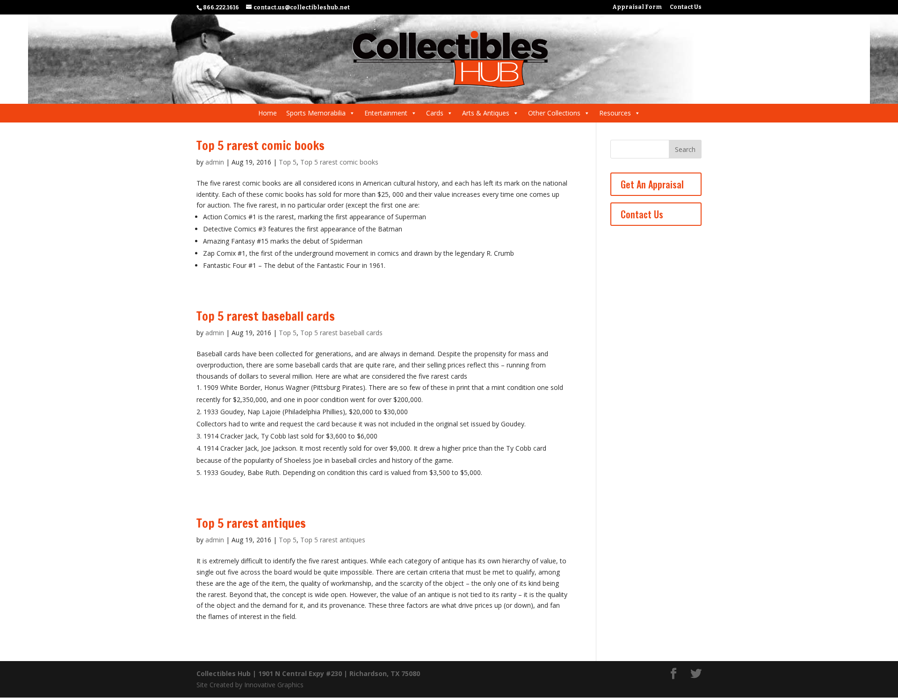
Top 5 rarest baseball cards (265, 316)
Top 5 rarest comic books (260, 145)
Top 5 (288, 162)
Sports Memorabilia (316, 112)
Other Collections (554, 112)
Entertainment (385, 112)
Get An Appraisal (652, 184)
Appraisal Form (637, 7)
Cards (434, 112)
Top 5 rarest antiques (251, 523)
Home (267, 112)
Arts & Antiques (485, 112)
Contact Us (686, 7)
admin (214, 162)
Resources (615, 112)
